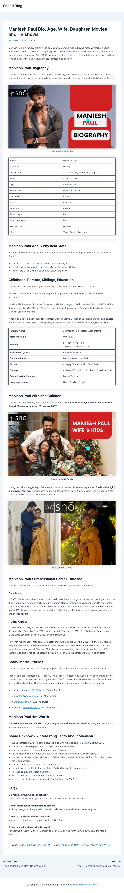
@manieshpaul (30, 696)
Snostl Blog (12, 6)
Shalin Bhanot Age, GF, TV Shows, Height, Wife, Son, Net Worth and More (68, 844)
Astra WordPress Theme (85, 884)
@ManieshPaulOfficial (32, 690)
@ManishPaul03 (22, 702)
